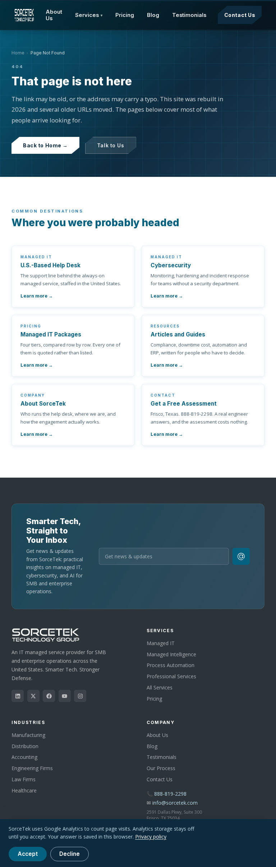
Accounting (24, 757)
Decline (69, 853)
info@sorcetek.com (175, 802)
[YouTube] (65, 696)
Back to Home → (45, 145)
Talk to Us (110, 145)
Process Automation (170, 665)
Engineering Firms (32, 768)
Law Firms (24, 779)
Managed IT (161, 643)
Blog (153, 15)
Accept (28, 853)
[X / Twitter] (33, 696)
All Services (159, 687)
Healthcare (24, 790)
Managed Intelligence (171, 654)
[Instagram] (80, 696)
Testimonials (189, 15)
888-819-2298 (170, 793)
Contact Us (240, 15)
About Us (54, 15)
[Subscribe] (241, 556)
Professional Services (171, 676)
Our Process (161, 768)
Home (18, 52)
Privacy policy (150, 836)
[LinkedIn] (18, 696)
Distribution (25, 746)
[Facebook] (49, 696)
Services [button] (89, 15)
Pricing (124, 15)
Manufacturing (28, 735)
